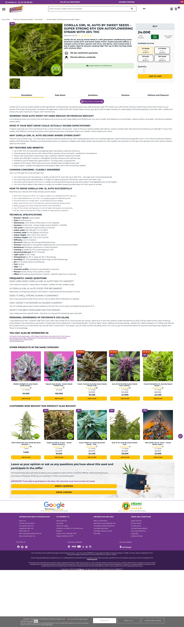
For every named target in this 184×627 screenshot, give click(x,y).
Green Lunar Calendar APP (66, 533)
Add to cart (155, 76)
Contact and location (27, 523)
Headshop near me (26, 528)
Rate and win (70, 36)
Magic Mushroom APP (64, 536)
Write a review (64, 492)
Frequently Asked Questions (104, 526)
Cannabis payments (101, 528)
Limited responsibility (139, 528)
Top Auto (21, 206)
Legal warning (136, 521)
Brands (59, 531)
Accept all (104, 620)
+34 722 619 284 (26, 2)
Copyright (134, 533)
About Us (22, 521)
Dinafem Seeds (49, 198)
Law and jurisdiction (138, 531)
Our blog (59, 523)
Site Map (97, 533)
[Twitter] (22, 547)
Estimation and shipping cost (105, 523)
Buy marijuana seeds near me (30, 533)
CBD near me (24, 531)
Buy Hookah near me (27, 536)
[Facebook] (18, 547)
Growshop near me (26, 526)
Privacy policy (136, 523)
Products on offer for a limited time (69, 528)
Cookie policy (136, 526)
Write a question (64, 486)
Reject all (128, 620)
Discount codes (62, 526)
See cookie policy (47, 624)
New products (61, 521)
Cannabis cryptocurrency (103, 531)
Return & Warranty (100, 521)
